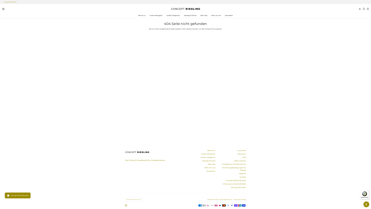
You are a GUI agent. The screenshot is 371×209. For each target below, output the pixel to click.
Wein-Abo (211, 164)
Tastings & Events (208, 161)
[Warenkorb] (368, 9)
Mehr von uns (210, 168)
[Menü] (368, 191)
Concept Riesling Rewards (236, 180)
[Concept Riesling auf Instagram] (126, 205)
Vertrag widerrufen (238, 187)
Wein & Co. (211, 150)
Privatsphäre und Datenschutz (234, 164)
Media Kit (242, 174)
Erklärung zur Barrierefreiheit (234, 184)
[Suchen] (364, 9)
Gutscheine (241, 150)
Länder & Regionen (207, 157)
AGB (244, 157)
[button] (366, 204)
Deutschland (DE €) (10, 2)
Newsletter (211, 171)
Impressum (241, 154)
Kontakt (243, 177)
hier (196, 29)
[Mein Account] (360, 9)
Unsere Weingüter (208, 154)
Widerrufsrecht (240, 161)
